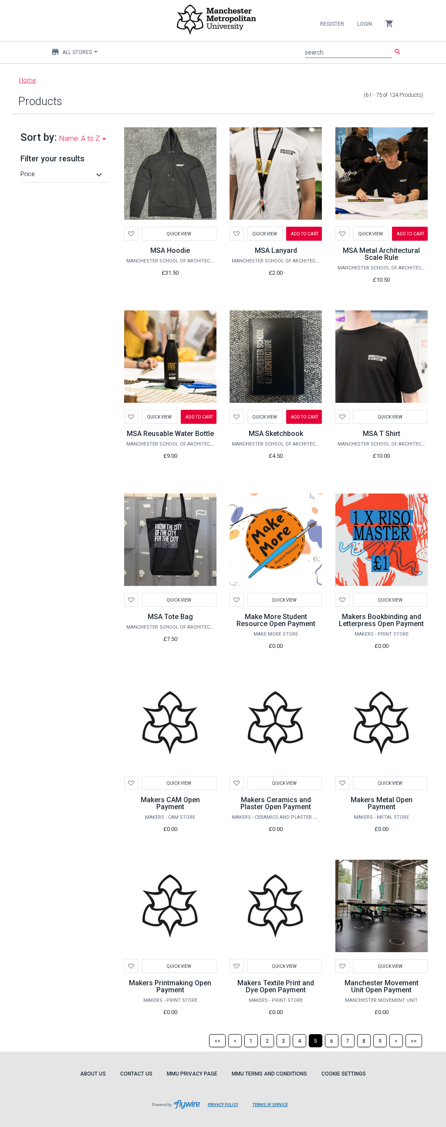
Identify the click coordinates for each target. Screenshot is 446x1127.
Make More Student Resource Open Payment (276, 620)
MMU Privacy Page (192, 1074)
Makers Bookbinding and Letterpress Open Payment (381, 620)
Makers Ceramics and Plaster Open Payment (275, 803)
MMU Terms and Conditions (269, 1074)
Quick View (179, 233)
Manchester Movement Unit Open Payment (382, 986)
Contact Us (136, 1074)
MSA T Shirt (381, 433)
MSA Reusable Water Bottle (170, 433)
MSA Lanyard (276, 250)
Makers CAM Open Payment (170, 803)
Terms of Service (273, 1109)
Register (332, 24)
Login (364, 24)
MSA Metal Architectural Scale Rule (381, 254)
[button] (62, 173)
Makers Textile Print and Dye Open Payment (275, 986)
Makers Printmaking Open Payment (170, 986)
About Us (93, 1074)
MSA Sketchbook (276, 433)
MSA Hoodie (170, 250)
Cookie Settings (343, 1074)
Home (27, 80)
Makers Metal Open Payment (381, 803)
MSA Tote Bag (170, 617)
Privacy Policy (226, 1109)
